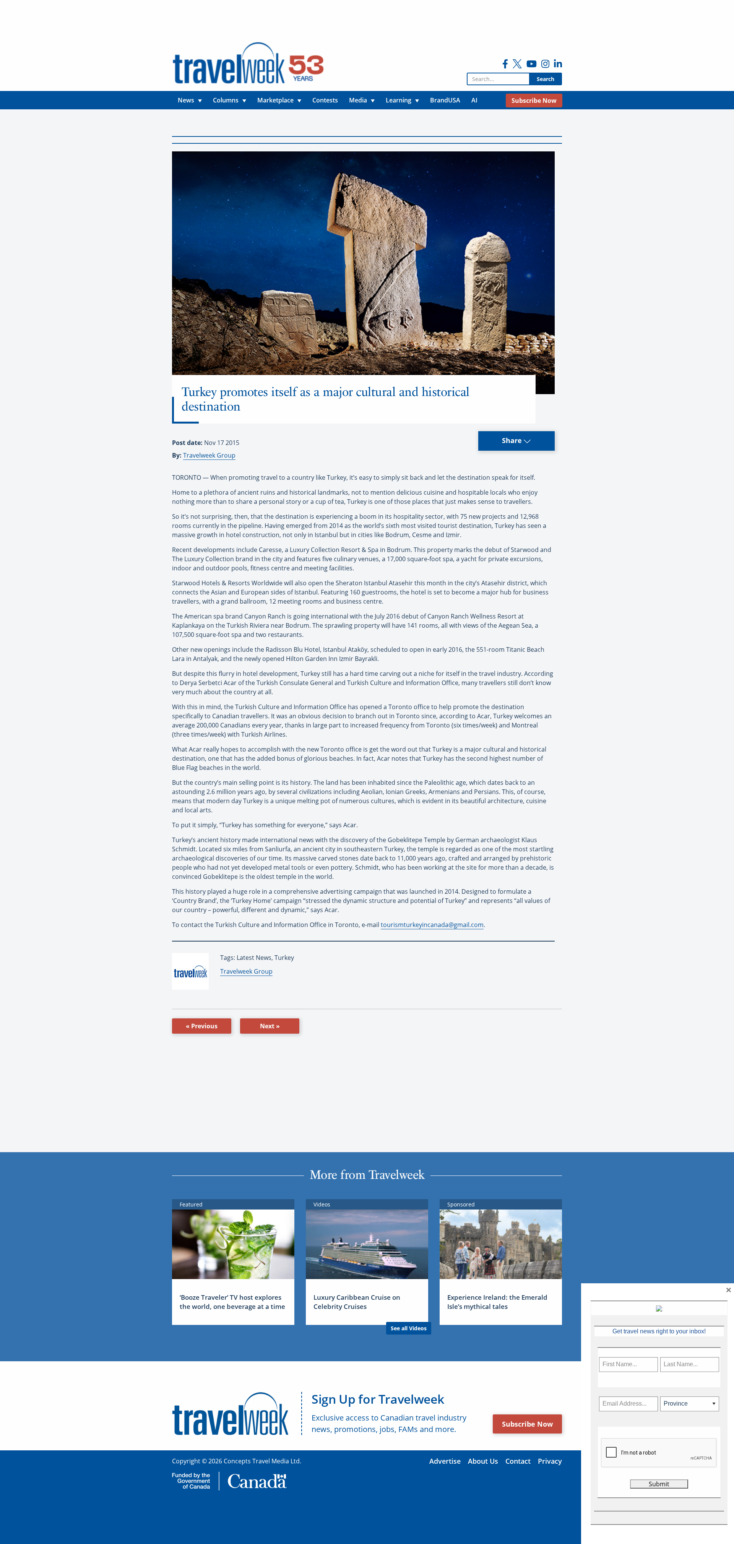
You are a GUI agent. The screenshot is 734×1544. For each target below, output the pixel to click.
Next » (270, 1026)
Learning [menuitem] (398, 100)
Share (513, 440)
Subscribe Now (527, 1424)
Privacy (550, 1461)
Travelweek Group (209, 455)
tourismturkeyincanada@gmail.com (432, 925)
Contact (518, 1461)
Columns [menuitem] (226, 100)
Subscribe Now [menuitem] (534, 100)
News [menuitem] (186, 100)
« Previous (202, 1026)
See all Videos (409, 1328)
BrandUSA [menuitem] (445, 100)
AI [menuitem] (474, 100)
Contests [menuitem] (325, 100)
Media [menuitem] (358, 100)
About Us (483, 1461)
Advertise (445, 1461)
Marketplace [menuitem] (275, 100)
